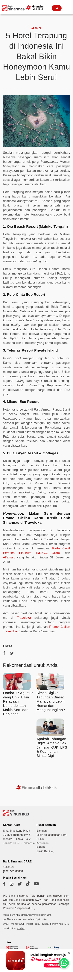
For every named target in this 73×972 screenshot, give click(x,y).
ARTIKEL (36, 28)
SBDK (40, 838)
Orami (56, 553)
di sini (21, 928)
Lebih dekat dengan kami (51, 834)
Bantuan (41, 830)
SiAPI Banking (45, 851)
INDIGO (41, 553)
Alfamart (9, 557)
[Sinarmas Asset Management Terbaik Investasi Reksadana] (12, 948)
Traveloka (24, 618)
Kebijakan (42, 843)
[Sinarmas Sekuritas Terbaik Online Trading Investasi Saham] (32, 948)
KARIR (40, 847)
